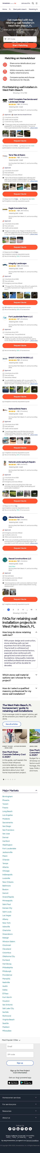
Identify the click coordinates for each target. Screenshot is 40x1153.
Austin (5, 986)
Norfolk (5, 1012)
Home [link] (4, 9)
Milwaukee (6, 1031)
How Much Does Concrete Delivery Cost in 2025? (14, 754)
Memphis (6, 979)
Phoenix (5, 800)
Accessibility (30, 1136)
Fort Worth (7, 997)
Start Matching (20, 45)
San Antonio (7, 1005)
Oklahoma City (8, 956)
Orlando (5, 860)
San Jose (6, 834)
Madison (5, 1027)
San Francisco (8, 830)
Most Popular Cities (10, 1040)
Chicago (6, 871)
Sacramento (7, 822)
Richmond (6, 1016)
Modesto (6, 819)
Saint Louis (6, 912)
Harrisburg (6, 964)
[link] (20, 105)
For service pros (9, 1104)
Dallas (4, 990)
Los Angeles (7, 815)
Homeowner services (11, 1098)
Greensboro (7, 934)
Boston (5, 889)
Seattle (5, 1023)
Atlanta (5, 867)
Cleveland (6, 949)
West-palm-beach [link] (20, 9)
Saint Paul (6, 904)
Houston (6, 1001)
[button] (5, 133)
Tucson (5, 804)
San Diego (6, 826)
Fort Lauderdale (9, 849)
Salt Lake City (8, 1008)
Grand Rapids (8, 897)
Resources (6, 1111)
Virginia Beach (8, 1020)
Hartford (6, 841)
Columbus (6, 953)
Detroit (5, 893)
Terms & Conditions (32, 1140)
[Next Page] (36, 609)
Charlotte (6, 930)
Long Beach (7, 811)
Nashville (6, 982)
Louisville (6, 878)
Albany (5, 919)
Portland (6, 960)
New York (6, 923)
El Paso (5, 994)
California (14, 1136)
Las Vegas (6, 915)
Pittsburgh (6, 971)
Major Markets (10, 790)
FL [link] (10, 9)
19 (31, 610)
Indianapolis (7, 875)
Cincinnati (6, 945)
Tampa (5, 863)
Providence (7, 975)
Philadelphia (7, 967)
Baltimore (6, 886)
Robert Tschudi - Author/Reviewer (14, 746)
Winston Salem (8, 941)
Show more (34, 128)
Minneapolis (7, 901)
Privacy (8, 1136)
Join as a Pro (25, 3)
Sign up (20, 1063)
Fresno (5, 808)
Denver (5, 837)
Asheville (6, 927)
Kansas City (7, 908)
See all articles (12, 724)
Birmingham (7, 796)
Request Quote (20, 141)
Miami (4, 856)
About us (6, 1118)
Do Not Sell (21, 1136)
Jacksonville (7, 852)
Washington (7, 845)
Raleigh (5, 938)
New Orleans (7, 882)
